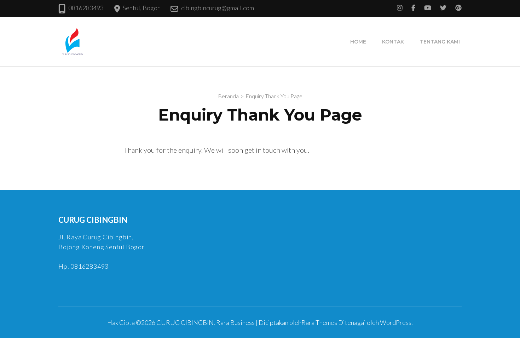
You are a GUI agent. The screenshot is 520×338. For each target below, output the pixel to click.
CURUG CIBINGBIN (185, 322)
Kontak (393, 42)
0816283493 (86, 8)
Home (358, 42)
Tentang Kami (440, 42)
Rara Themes (319, 322)
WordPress (395, 322)
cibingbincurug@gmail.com (217, 8)
